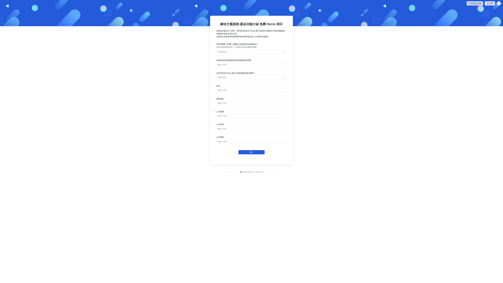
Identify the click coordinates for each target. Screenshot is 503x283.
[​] (251, 64)
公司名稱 (220, 124)
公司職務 (220, 137)
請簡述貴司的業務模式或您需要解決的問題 (233, 60)
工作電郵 (220, 111)
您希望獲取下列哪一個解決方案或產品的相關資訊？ (237, 44)
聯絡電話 (220, 99)
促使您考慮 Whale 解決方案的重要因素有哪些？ (236, 73)
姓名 (218, 86)
